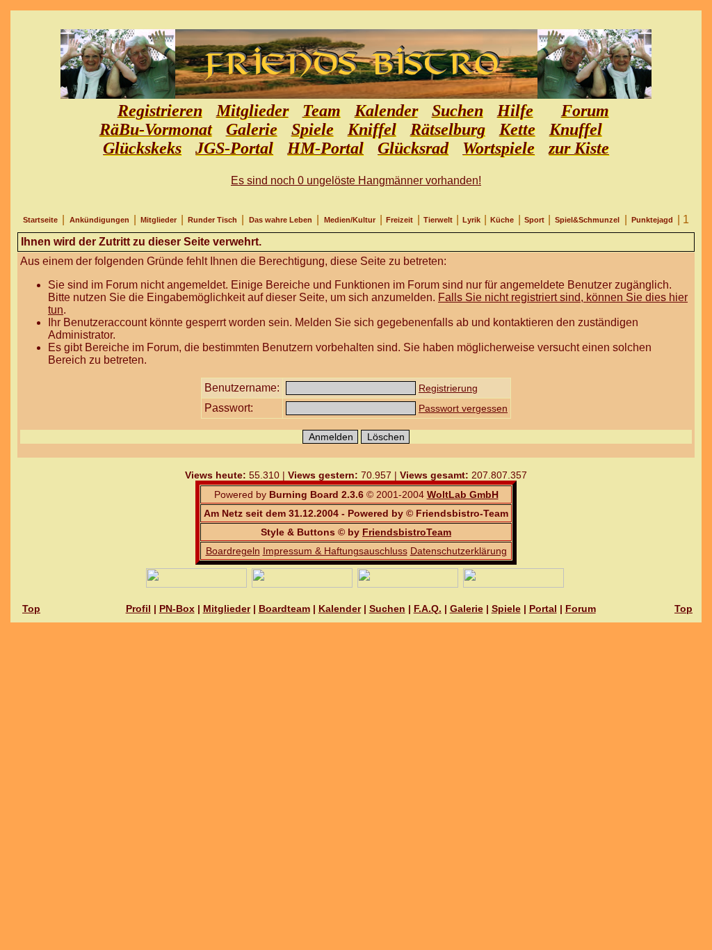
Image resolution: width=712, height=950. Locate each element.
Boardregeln (233, 550)
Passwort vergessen (463, 408)
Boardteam (284, 608)
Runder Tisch (212, 220)
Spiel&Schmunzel (587, 220)
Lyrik (471, 220)
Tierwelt (438, 220)
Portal (543, 608)
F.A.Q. (428, 608)
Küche (502, 220)
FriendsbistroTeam (406, 532)
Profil (138, 608)
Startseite (40, 220)
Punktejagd (652, 220)
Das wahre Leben (280, 220)
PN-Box (177, 608)
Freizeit (399, 220)
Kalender (339, 608)
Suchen (387, 608)
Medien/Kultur (349, 220)
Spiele (506, 608)
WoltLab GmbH (463, 494)
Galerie (466, 608)
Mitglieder (158, 220)
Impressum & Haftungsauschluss (335, 550)
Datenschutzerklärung (458, 550)
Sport (534, 220)
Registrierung (448, 388)
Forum (580, 608)
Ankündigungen (99, 220)
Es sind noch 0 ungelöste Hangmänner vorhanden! (356, 180)
